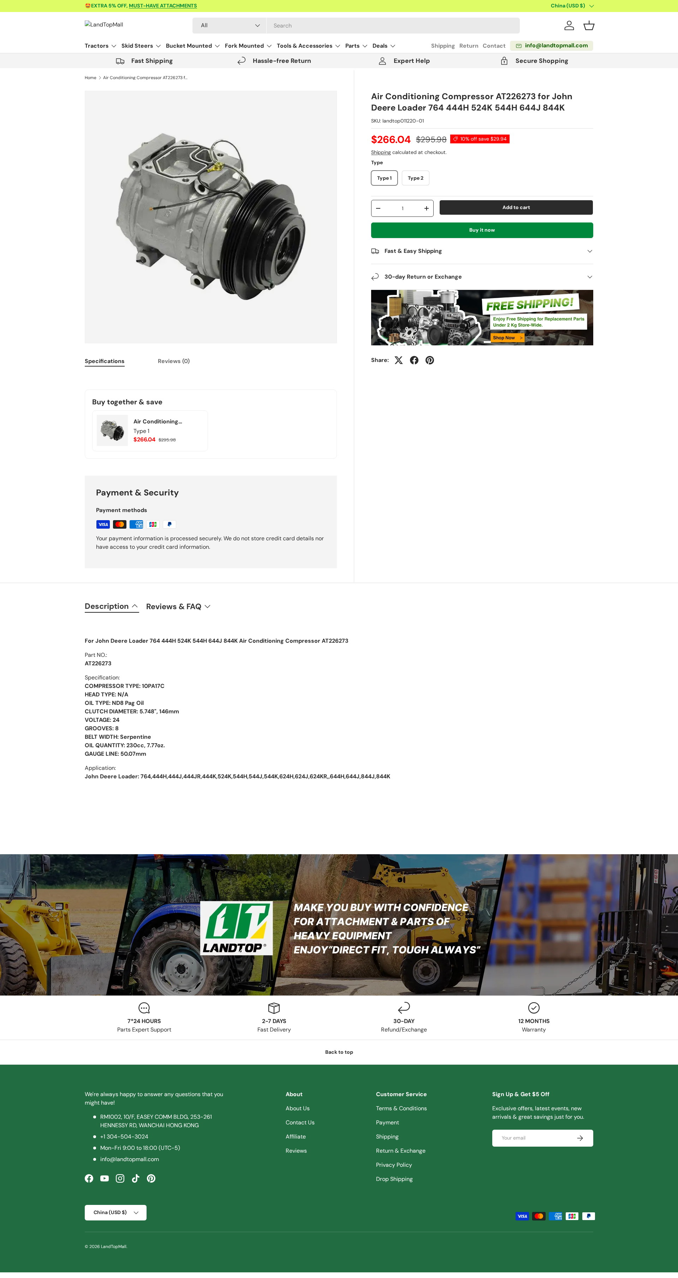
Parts (352, 45)
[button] (589, 25)
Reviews (296, 1150)
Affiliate (296, 1136)
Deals (380, 45)
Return (468, 45)
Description (107, 606)
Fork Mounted (244, 45)
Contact (494, 45)
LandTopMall (113, 1246)
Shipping (443, 45)
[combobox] (356, 26)
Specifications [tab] (105, 361)
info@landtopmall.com (129, 1159)
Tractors (96, 45)
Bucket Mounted (189, 45)
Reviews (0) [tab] (174, 361)
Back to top (339, 1052)
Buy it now (482, 230)
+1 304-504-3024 (124, 1136)
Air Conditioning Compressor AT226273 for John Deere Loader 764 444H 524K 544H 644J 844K (145, 78)
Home (90, 78)
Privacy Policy (394, 1165)
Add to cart (516, 207)
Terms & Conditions (401, 1108)
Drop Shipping (394, 1179)
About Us (298, 1108)
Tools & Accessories (304, 45)
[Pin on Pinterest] (430, 360)
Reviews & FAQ (173, 606)
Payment (387, 1122)
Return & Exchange (401, 1150)
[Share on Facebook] (414, 360)
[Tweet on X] (398, 360)
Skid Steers (137, 45)
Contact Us (300, 1122)
